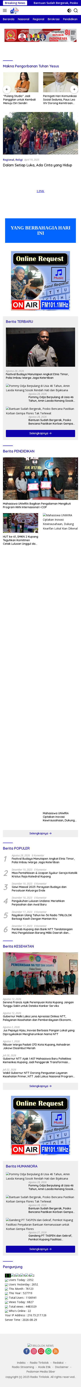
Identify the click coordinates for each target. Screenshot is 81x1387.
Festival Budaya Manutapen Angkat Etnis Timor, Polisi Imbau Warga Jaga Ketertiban (37, 376)
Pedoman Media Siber (41, 1371)
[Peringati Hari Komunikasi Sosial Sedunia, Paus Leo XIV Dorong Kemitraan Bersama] (60, 82)
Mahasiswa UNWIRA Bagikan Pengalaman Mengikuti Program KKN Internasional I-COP (37, 505)
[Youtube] (41, 1351)
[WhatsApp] (48, 1351)
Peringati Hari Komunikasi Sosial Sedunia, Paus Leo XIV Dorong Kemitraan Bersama (59, 99)
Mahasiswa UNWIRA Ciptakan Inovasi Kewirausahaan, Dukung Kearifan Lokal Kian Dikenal (59, 816)
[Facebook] (26, 1351)
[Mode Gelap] (69, 10)
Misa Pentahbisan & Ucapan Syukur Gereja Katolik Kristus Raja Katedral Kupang (44, 874)
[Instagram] (34, 1351)
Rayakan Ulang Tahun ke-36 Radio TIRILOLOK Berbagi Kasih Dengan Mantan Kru (42, 917)
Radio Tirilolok (39, 1362)
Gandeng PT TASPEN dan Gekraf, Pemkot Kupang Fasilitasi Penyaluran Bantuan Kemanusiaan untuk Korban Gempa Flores (51, 1237)
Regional (8, 159)
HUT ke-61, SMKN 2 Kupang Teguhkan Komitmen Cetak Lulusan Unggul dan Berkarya (20, 540)
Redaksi (58, 1362)
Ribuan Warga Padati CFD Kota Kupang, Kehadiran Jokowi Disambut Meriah (36, 1046)
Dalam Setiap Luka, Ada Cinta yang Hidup (37, 165)
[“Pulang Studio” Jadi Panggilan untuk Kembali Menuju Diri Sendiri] (20, 82)
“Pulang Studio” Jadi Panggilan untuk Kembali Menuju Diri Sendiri (19, 99)
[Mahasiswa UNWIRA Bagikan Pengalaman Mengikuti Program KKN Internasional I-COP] (40, 478)
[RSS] (55, 1351)
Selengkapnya (39, 433)
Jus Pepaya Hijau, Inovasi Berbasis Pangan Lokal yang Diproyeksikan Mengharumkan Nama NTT (39, 1032)
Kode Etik (44, 1367)
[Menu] (5, 10)
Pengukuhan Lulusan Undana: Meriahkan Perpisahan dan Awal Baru (38, 902)
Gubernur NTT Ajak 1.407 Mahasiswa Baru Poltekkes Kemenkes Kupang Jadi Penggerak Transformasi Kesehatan (37, 1060)
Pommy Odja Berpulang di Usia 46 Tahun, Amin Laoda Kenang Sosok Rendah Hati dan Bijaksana (51, 398)
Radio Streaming (23, 1367)
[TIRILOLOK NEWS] (14, 10)
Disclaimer (62, 1367)
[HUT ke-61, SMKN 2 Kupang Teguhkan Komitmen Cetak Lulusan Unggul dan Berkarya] (20, 523)
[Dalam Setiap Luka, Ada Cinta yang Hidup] (40, 133)
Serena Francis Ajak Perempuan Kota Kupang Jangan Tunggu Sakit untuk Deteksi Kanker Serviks (38, 1004)
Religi (19, 159)
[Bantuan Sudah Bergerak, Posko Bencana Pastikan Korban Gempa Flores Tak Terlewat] (40, 411)
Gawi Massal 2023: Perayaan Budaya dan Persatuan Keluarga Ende (39, 888)
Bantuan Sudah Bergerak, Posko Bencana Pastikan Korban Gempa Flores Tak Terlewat (51, 421)
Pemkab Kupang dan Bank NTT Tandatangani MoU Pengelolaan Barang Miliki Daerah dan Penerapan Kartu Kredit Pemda (42, 931)
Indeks (21, 1362)
